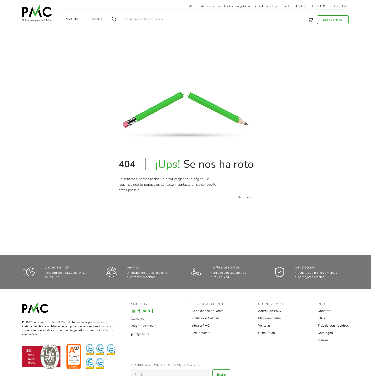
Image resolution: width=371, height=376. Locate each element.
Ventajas (264, 325)
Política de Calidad (205, 318)
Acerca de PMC (269, 311)
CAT (345, 6)
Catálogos (325, 333)
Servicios (95, 19)
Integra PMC (200, 325)
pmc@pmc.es (140, 334)
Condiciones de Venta (207, 311)
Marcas (323, 340)
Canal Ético (266, 333)
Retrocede (245, 197)
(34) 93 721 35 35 (144, 326)
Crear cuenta (200, 333)
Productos (72, 19)
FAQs (321, 318)
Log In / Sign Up (333, 20)
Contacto (324, 311)
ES (336, 6)
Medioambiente (269, 318)
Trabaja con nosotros (333, 325)
